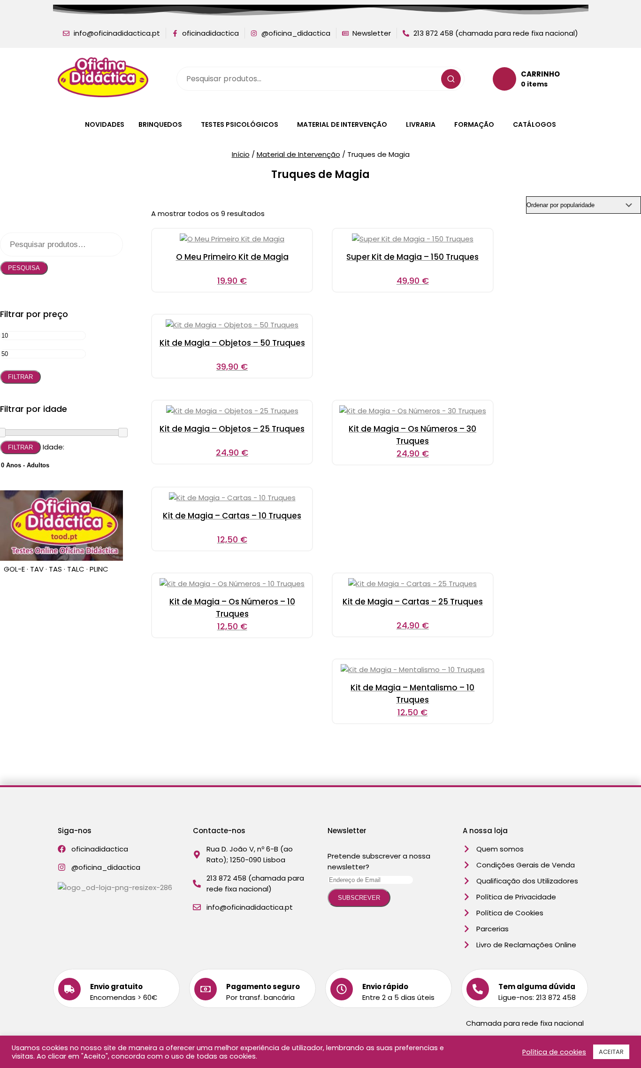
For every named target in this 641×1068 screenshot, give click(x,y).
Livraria (420, 124)
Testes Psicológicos (239, 124)
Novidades (104, 124)
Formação (474, 124)
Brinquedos (160, 124)
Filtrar (20, 376)
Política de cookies (554, 1052)
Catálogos (534, 124)
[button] (162, 124)
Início (241, 154)
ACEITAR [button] (611, 1051)
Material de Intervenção (342, 124)
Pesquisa (24, 267)
